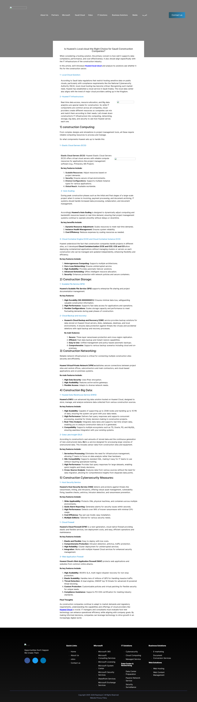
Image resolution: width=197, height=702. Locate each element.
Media (134, 15)
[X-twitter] (35, 660)
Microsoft (66, 15)
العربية (144, 15)
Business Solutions (120, 15)
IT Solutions (102, 15)
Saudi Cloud (80, 15)
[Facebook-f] (27, 660)
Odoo (90, 15)
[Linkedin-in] (43, 660)
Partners (55, 15)
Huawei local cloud (93, 66)
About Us (44, 15)
